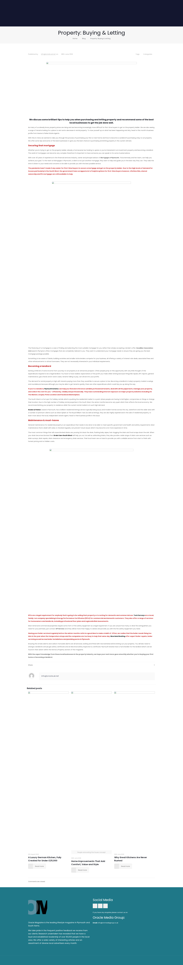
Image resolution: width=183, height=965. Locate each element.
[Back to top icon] (152, 960)
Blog (84, 38)
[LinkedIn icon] (144, 960)
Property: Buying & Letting (100, 38)
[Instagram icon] (147, 960)
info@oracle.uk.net (48, 54)
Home (75, 38)
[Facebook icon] (141, 960)
